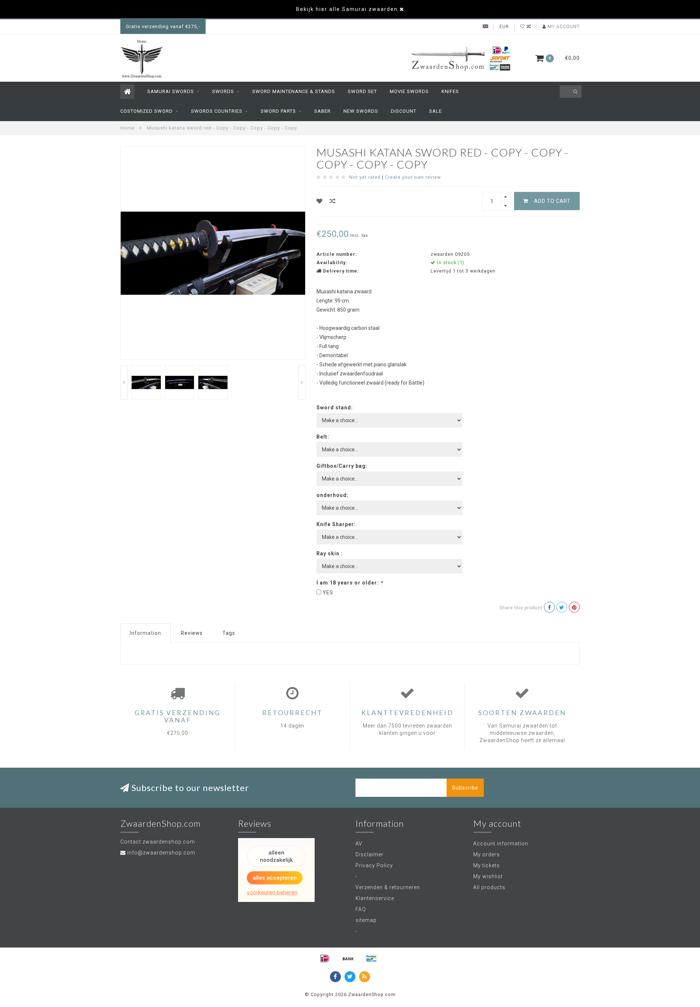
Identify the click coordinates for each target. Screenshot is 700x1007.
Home (127, 128)
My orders (486, 854)
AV (358, 843)
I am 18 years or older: (349, 583)
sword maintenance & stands (293, 91)
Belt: (322, 437)
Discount (403, 111)
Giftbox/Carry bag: (342, 466)
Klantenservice (374, 898)
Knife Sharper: (336, 524)
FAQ (360, 909)
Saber (322, 111)
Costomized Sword (146, 111)
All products (489, 887)
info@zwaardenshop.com (161, 853)
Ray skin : (329, 553)
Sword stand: (334, 407)
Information (145, 633)
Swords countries (216, 111)
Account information (500, 843)
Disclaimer (369, 854)
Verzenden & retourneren (387, 887)
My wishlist (488, 876)
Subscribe (465, 788)
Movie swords (409, 91)
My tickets (486, 865)
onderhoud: (332, 495)
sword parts (278, 111)
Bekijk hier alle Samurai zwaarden (347, 9)
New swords (360, 111)
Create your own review (413, 177)
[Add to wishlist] (319, 201)
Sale (435, 111)
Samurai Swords (170, 91)
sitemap (366, 920)
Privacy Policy (374, 865)
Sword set (362, 91)
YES (328, 592)
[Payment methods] (325, 958)
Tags (228, 633)
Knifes (450, 91)
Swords (223, 91)
